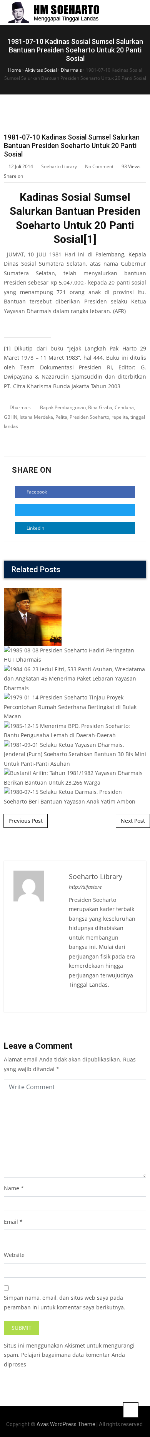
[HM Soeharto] (53, 12)
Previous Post (25, 820)
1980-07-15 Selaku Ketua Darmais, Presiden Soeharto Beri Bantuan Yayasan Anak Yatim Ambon (75, 749)
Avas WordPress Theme (66, 1424)
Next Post (133, 820)
